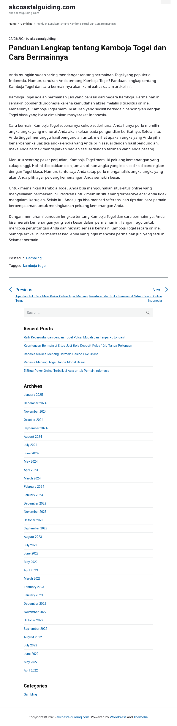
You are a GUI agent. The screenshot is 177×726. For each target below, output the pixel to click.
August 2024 (33, 437)
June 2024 (31, 453)
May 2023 (31, 562)
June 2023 (31, 553)
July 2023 (30, 545)
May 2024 (31, 461)
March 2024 (32, 478)
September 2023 (35, 528)
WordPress (118, 717)
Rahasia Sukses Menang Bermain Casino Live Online (61, 354)
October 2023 (33, 520)
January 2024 (33, 495)
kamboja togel (34, 265)
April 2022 (31, 670)
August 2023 (33, 537)
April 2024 (31, 470)
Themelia (141, 717)
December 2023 (35, 503)
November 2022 (35, 612)
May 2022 (31, 662)
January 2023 (33, 595)
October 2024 (33, 420)
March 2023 (32, 578)
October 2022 (33, 620)
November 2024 (35, 411)
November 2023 (35, 512)
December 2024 (35, 403)
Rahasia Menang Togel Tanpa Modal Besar (54, 362)
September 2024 (35, 428)
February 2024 (34, 487)
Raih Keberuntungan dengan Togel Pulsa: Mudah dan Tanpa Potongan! (74, 337)
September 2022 (35, 629)
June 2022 (31, 654)
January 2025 (33, 395)
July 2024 (30, 445)
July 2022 (30, 645)
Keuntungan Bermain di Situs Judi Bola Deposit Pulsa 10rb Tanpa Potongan (78, 346)
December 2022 (35, 604)
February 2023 (34, 587)
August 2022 (33, 637)
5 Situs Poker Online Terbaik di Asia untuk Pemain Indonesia (66, 371)
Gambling (34, 258)
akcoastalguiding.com (73, 717)
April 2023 (31, 570)
